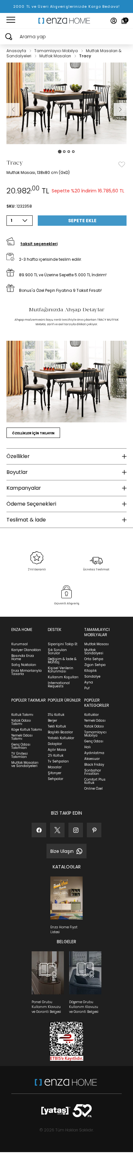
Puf (86, 688)
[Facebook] (39, 830)
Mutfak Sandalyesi (93, 651)
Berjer (52, 720)
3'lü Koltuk (56, 714)
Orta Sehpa (93, 659)
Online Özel (93, 788)
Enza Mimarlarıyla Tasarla (26, 672)
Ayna (88, 682)
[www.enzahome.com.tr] (66, 1085)
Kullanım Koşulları (63, 677)
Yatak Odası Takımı (21, 722)
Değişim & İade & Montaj (62, 661)
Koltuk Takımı (22, 714)
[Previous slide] (12, 109)
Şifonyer (54, 773)
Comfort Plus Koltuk (95, 781)
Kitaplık (90, 670)
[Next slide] (120, 109)
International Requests (59, 685)
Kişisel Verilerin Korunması (60, 670)
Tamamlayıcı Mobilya (56, 50)
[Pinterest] (94, 830)
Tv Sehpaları (58, 761)
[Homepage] (66, 21)
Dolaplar (55, 743)
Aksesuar (92, 758)
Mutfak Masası (96, 644)
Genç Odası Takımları (20, 746)
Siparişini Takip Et (62, 644)
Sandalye (92, 676)
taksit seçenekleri (38, 243)
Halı (87, 747)
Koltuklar (91, 714)
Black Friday (94, 764)
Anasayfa (16, 50)
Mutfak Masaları (55, 56)
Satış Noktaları (23, 664)
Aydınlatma (94, 752)
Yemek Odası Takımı (22, 737)
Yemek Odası (95, 720)
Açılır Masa (57, 749)
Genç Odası (93, 741)
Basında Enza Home (22, 657)
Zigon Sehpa (95, 664)
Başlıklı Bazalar (60, 732)
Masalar (55, 767)
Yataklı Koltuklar (61, 738)
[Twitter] (57, 830)
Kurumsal (19, 644)
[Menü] (10, 21)
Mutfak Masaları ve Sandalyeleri (24, 764)
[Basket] (124, 20)
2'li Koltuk (55, 755)
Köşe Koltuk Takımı (26, 729)
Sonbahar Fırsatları (92, 772)
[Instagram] (75, 830)
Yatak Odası (94, 726)
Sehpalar (55, 778)
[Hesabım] (114, 20)
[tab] (59, 151)
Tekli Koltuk (57, 726)
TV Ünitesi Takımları (19, 755)
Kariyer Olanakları (26, 649)
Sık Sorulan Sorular (57, 651)
